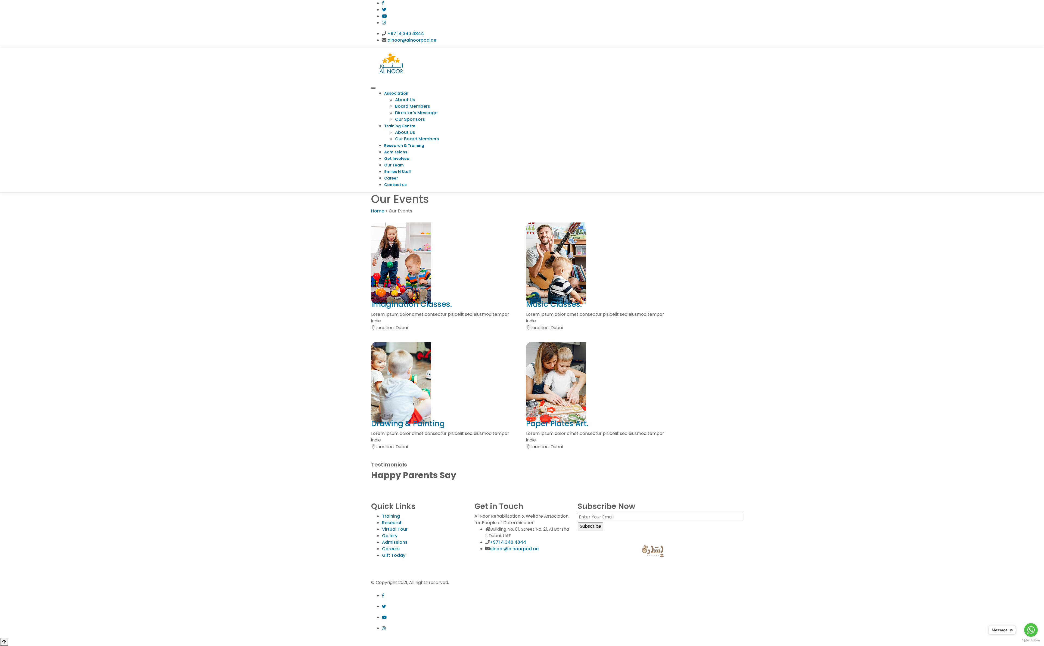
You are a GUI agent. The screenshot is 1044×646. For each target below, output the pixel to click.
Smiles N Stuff (398, 171)
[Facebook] (383, 3)
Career (391, 178)
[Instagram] (384, 23)
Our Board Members (417, 139)
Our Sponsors (410, 119)
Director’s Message (416, 113)
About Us (405, 100)
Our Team (394, 165)
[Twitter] (384, 10)
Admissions (395, 152)
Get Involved (396, 158)
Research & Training (404, 145)
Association (396, 93)
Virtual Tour (395, 529)
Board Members (412, 106)
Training (391, 516)
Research (392, 523)
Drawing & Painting (408, 423)
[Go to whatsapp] (1031, 630)
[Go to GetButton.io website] (1031, 640)
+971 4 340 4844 (405, 33)
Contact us (395, 184)
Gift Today (393, 555)
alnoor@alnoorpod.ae (411, 40)
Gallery (389, 536)
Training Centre (399, 126)
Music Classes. (554, 304)
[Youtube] (384, 16)
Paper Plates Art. (557, 423)
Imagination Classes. (411, 304)
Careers (391, 549)
